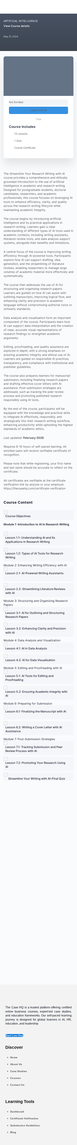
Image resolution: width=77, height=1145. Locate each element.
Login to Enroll (38, 110)
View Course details (17, 26)
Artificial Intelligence (21, 20)
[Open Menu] (7, 6)
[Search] (69, 7)
